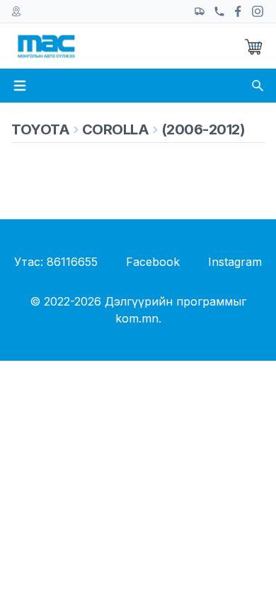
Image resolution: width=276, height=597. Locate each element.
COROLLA (115, 129)
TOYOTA (40, 129)
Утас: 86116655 (56, 262)
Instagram (235, 262)
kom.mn (137, 318)
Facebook (153, 262)
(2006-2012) (203, 129)
